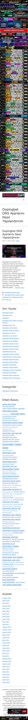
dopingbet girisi (9, 461)
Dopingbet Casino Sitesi (12, 446)
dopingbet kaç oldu (18, 499)
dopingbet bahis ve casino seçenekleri (10, 427)
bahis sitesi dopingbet (8, 406)
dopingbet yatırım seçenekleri (10, 552)
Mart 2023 (5, 672)
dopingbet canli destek (8, 431)
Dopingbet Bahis (18, 414)
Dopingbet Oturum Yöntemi (10, 354)
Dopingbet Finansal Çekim (10, 349)
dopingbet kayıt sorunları (7, 499)
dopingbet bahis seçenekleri (10, 420)
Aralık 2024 (5, 616)
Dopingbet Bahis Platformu (10, 375)
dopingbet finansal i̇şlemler (9, 457)
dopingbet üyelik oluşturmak (8, 566)
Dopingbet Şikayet (9, 569)
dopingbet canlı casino (9, 437)
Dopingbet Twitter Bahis (9, 328)
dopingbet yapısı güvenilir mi (8, 550)
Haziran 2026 (6, 598)
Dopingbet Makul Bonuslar (10, 359)
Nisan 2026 (6, 600)
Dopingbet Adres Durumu (10, 362)
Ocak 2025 (5, 614)
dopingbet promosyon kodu (13, 530)
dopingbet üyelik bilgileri (19, 564)
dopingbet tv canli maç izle (11, 541)
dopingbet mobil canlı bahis (7, 506)
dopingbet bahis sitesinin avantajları (12, 425)
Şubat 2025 (6, 611)
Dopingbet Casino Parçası (10, 343)
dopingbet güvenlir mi (12, 489)
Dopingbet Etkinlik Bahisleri (10, 338)
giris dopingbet (8, 573)
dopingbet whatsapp (8, 548)
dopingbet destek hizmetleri (8, 455)
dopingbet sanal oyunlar (7, 532)
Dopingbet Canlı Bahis (8, 435)
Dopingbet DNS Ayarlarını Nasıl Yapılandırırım (12, 234)
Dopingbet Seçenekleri (9, 365)
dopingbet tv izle (8, 544)
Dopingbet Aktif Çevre (9, 351)
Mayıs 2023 (6, 666)
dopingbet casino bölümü (10, 441)
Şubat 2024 (6, 643)
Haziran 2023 (6, 664)
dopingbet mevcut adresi (7, 504)
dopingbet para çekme (11, 519)
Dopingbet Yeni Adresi (12, 557)
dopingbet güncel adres (10, 478)
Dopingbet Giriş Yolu (8, 325)
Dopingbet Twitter (10, 546)
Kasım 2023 (6, 650)
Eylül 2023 (5, 656)
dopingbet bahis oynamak (9, 416)
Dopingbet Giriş (7, 315)
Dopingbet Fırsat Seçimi (9, 336)
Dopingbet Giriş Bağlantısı (9, 473)
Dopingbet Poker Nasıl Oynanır (10, 523)
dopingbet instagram (8, 497)
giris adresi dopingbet (8, 571)
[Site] (14, 51)
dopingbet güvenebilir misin (10, 483)
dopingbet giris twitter (8, 464)
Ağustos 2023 (6, 658)
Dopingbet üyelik (7, 564)
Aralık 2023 (5, 648)
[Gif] (14, 82)
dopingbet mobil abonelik (18, 504)
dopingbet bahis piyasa (8, 418)
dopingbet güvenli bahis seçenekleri (9, 487)
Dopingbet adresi (10, 411)
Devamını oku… (20, 287)
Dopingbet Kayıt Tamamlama (11, 378)
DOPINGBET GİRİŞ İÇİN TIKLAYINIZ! (14, 30)
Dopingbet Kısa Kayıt (8, 333)
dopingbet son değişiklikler (7, 534)
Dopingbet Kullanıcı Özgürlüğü (11, 370)
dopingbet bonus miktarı (7, 429)
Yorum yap (7, 299)
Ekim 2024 (5, 622)
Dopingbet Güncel (17, 297)
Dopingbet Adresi (7, 312)
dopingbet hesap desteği (7, 493)
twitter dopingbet (20, 582)
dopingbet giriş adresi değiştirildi (9, 471)
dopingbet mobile (17, 506)
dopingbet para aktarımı (7, 512)
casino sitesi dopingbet (9, 408)
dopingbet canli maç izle (12, 433)
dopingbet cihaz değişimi (7, 450)
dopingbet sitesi (18, 532)
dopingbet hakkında (19, 491)
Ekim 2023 (5, 653)
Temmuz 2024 (6, 629)
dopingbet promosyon (11, 528)
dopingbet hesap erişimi (18, 493)
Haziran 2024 (6, 632)
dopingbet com (9, 453)
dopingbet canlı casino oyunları (10, 439)
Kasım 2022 (6, 682)
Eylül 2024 (5, 624)
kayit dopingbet (8, 580)
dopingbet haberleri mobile (7, 491)
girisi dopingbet (19, 573)
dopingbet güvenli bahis (16, 485)
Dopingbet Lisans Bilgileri (10, 341)
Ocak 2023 (5, 677)
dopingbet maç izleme (10, 502)
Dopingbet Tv (6, 539)
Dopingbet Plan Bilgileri (9, 372)
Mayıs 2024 (6, 635)
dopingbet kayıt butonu (19, 497)
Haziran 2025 (6, 606)
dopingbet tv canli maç (18, 539)
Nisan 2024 (6, 637)
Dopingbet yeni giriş (11, 560)
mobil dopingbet (8, 582)
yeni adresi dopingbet (12, 585)
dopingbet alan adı (6, 414)
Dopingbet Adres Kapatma (10, 346)
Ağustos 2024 (6, 627)
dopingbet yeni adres (9, 554)
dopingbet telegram (10, 537)
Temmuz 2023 (6, 661)
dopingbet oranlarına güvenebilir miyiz (10, 510)
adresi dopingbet (9, 404)
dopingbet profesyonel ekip (7, 525)
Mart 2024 (5, 640)
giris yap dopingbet (7, 575)
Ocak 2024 (5, 645)
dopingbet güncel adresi (11, 481)
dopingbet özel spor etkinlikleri (8, 562)
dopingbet (21, 408)
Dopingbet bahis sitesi (12, 422)
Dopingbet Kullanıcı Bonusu (10, 330)
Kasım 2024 (6, 619)
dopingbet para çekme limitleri (8, 521)
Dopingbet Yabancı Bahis (10, 367)
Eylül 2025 (5, 603)
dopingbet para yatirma (11, 515)
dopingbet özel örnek (19, 562)
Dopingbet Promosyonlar (12, 292)
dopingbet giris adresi (9, 459)
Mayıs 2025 (6, 608)
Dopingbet (5, 318)
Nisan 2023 (6, 669)
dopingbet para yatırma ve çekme (11, 517)
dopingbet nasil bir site (11, 508)
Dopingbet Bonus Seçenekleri (11, 357)
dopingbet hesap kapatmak (7, 495)
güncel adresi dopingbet (10, 577)
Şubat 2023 (6, 674)
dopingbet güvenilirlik (6, 485)
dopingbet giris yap (9, 466)
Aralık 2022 (5, 679)
